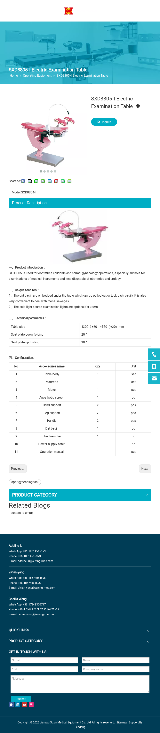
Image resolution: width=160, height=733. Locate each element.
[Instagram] (31, 704)
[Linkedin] (17, 704)
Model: (16, 192)
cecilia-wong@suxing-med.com (37, 614)
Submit (21, 698)
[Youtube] (24, 704)
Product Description (29, 202)
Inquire (106, 122)
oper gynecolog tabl (24, 482)
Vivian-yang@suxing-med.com (36, 587)
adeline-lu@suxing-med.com (35, 561)
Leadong (80, 727)
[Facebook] (11, 704)
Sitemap (121, 722)
